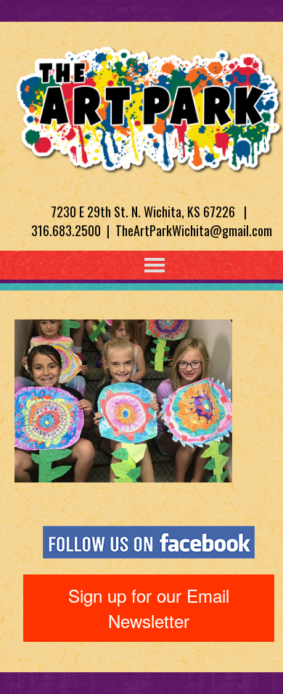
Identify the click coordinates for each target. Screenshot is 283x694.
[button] (124, 265)
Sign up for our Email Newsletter (148, 607)
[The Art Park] (149, 107)
